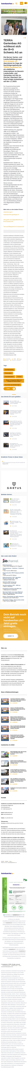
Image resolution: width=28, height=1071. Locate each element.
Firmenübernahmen (9, 376)
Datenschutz (6, 965)
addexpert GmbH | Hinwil (9, 579)
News (6, 861)
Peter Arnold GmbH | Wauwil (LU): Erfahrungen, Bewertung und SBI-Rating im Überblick (17, 727)
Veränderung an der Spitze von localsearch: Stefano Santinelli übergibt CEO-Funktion (16, 412)
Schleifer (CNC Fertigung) (9, 582)
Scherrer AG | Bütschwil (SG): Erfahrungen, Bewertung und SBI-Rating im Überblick (17, 709)
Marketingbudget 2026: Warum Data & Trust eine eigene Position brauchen (18, 753)
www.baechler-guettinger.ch (11, 214)
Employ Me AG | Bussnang (10, 583)
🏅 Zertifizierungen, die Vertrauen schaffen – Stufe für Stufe (16, 522)
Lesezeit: (14, 360)
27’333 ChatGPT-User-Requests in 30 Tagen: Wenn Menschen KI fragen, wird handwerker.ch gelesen (18, 771)
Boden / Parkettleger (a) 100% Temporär (13, 596)
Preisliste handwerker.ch (9, 862)
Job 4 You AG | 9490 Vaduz (10, 601)
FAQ (10, 861)
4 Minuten (18, 360)
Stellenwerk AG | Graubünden (10, 589)
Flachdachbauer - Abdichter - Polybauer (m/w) (13, 569)
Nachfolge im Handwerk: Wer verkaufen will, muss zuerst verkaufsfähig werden (15, 434)
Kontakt (10, 636)
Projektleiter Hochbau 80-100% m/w (12, 588)
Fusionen (19, 376)
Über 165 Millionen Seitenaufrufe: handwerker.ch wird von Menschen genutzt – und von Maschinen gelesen (18, 780)
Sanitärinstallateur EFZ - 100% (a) (11, 585)
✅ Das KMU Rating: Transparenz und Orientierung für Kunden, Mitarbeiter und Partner (15, 500)
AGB (20, 965)
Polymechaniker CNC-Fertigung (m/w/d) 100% (13, 573)
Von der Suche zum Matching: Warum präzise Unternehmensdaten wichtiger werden (18, 762)
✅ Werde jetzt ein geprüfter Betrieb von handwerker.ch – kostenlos (16, 545)
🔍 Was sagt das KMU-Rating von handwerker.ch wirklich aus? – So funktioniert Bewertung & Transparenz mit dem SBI (16, 512)
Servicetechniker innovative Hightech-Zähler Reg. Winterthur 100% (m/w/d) (13, 592)
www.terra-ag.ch (8, 212)
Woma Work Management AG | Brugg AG (13, 566)
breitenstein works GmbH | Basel (11, 597)
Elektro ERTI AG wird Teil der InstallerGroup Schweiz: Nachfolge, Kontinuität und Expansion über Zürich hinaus (16, 423)
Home (2, 861)
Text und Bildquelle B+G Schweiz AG (14, 226)
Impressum (14, 965)
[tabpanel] (14, 25)
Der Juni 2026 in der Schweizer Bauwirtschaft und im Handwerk (15, 402)
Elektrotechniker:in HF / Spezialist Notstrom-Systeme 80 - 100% (12, 578)
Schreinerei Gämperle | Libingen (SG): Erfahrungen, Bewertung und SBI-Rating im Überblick (18, 700)
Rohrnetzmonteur (7, 565)
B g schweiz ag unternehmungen (12, 384)
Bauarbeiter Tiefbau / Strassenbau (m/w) (13, 599)
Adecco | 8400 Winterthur (9, 594)
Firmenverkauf (8, 373)
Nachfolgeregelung (9, 369)
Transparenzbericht (7, 966)
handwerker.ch (16, 914)
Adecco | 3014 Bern (8, 586)
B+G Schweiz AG (10, 61)
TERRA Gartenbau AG (12, 67)
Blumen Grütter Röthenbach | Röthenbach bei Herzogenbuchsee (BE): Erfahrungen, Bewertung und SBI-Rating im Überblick (18, 718)
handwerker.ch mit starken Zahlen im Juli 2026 (18, 788)
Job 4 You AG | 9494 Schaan (10, 570)
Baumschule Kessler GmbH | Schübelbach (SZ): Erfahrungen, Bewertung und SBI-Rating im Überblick (17, 737)
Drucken (7, 360)
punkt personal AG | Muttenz (10, 575)
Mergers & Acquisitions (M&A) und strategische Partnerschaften (14, 381)
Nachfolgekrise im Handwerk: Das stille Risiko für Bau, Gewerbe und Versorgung (16, 445)
